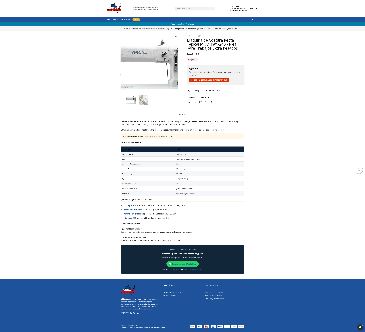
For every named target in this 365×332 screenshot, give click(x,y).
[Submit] (213, 8)
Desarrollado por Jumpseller (154, 328)
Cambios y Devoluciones (214, 298)
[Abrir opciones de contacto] (360, 327)
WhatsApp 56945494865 (240, 11)
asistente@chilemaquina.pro (193, 269)
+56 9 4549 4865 (174, 269)
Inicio (126, 28)
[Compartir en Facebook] (189, 102)
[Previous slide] (122, 100)
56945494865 (171, 295)
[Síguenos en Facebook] (253, 19)
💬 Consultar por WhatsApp (182, 264)
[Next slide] (176, 100)
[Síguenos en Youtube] (257, 19)
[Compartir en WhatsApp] (200, 102)
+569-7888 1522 (154, 9)
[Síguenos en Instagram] (250, 19)
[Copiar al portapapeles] (212, 102)
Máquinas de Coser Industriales (143, 28)
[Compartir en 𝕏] (195, 102)
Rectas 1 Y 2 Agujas (165, 28)
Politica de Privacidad (213, 295)
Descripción (182, 114)
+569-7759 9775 (153, 7)
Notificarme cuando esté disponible (210, 80)
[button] (115, 19)
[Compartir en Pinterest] (206, 102)
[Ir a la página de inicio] (114, 8)
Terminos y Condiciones (214, 292)
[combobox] (195, 8)
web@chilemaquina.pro (239, 8)
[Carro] (257, 8)
